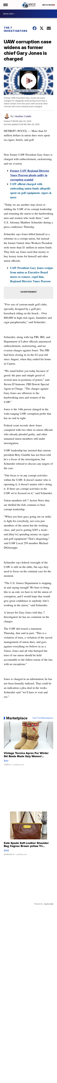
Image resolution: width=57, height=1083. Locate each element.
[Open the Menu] (5, 5)
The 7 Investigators (15, 29)
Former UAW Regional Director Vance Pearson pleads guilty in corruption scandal (29, 175)
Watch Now (47, 5)
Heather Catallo (23, 116)
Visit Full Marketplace (42, 718)
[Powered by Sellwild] (48, 904)
